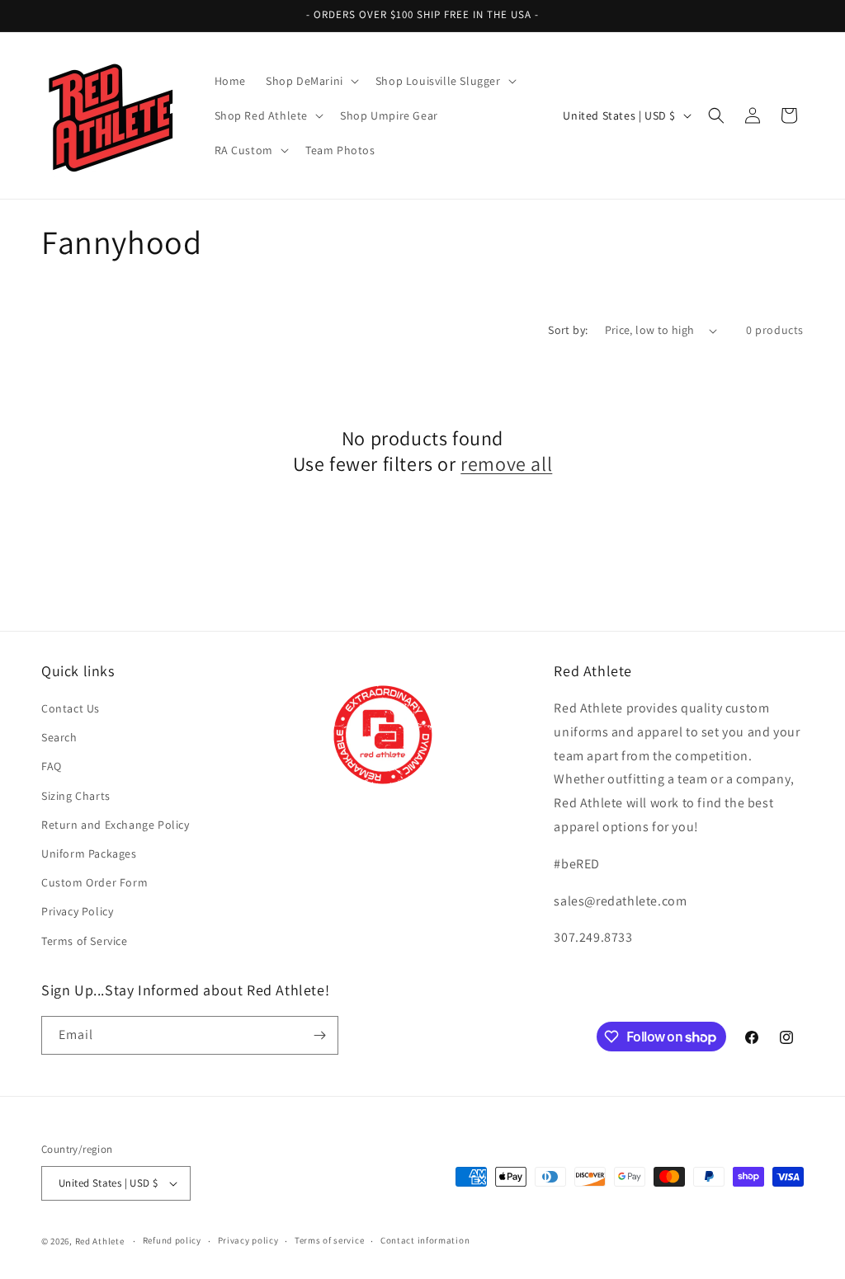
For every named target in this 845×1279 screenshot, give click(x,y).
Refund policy (172, 1240)
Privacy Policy (77, 911)
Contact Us (70, 708)
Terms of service (329, 1240)
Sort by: (568, 329)
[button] (311, 80)
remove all (506, 464)
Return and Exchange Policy (115, 824)
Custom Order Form (94, 882)
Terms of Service (84, 940)
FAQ (51, 766)
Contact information (425, 1240)
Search (59, 737)
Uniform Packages (89, 853)
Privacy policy (248, 1240)
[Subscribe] (319, 1035)
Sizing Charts (76, 795)
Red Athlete (100, 1241)
